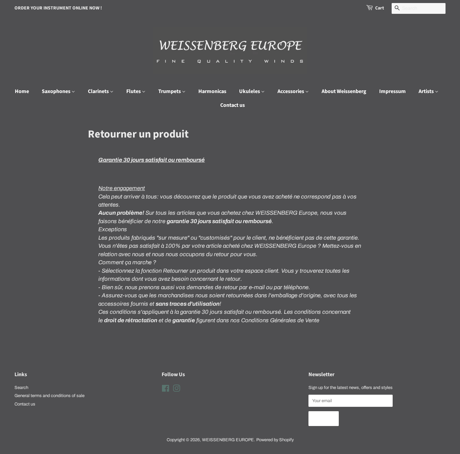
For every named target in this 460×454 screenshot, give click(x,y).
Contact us (232, 105)
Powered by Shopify (275, 439)
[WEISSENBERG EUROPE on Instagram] (176, 390)
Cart (379, 8)
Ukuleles (250, 91)
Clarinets (99, 91)
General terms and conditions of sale (49, 395)
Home (22, 91)
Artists (427, 91)
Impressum (392, 91)
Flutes (134, 91)
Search (21, 387)
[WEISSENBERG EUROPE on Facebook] (165, 390)
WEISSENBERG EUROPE (228, 439)
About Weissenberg (344, 91)
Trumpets (170, 91)
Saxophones (56, 91)
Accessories (291, 91)
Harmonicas (212, 91)
